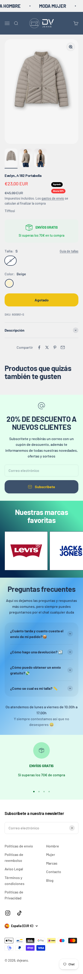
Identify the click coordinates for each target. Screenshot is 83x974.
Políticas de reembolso (14, 857)
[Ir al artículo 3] (40, 158)
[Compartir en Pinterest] (55, 347)
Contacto (53, 871)
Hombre (52, 846)
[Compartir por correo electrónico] (63, 347)
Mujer (50, 854)
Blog (49, 880)
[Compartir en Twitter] (47, 347)
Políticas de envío (19, 846)
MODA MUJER (47, 6)
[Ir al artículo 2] (25, 158)
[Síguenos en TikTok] (19, 913)
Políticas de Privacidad (14, 895)
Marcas (51, 863)
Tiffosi (10, 210)
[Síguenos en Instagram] (8, 913)
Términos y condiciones (14, 880)
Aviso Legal (14, 869)
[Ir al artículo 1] (11, 158)
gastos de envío (53, 198)
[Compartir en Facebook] (39, 347)
